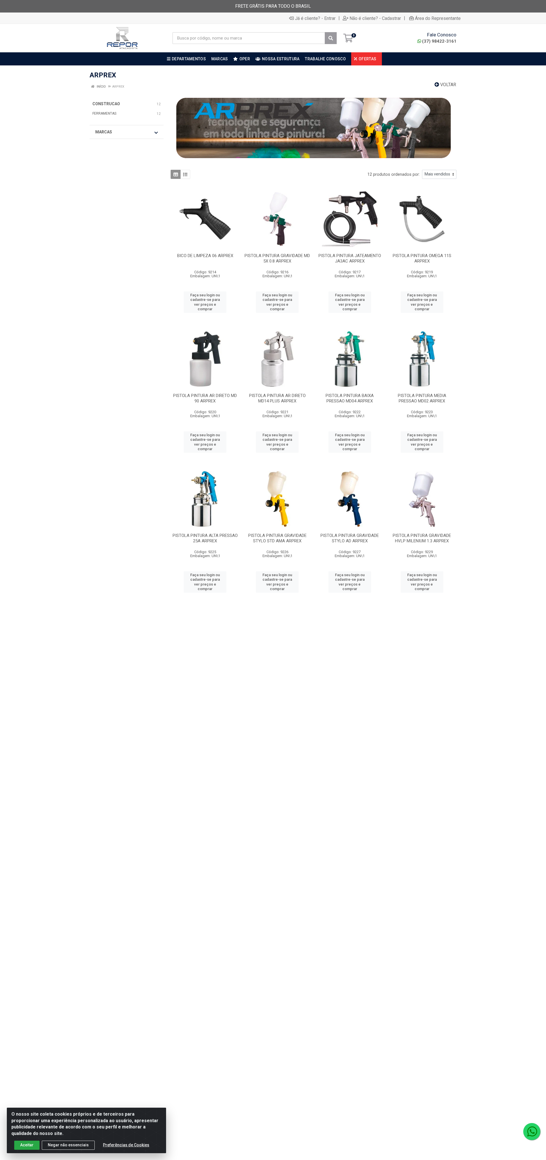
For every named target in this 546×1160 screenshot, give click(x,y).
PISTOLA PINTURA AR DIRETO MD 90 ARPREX (205, 398)
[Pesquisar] (331, 38)
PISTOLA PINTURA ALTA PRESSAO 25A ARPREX (205, 538)
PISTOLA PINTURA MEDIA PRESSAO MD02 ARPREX (422, 398)
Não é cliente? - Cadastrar (375, 18)
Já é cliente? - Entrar (315, 18)
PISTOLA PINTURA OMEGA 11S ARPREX (422, 258)
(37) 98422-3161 (439, 41)
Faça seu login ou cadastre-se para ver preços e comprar (205, 302)
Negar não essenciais (68, 1145)
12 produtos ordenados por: (393, 174)
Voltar (447, 84)
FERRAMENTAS (104, 113)
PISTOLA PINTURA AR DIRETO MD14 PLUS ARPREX (277, 398)
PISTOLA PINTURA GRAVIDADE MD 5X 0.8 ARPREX (277, 258)
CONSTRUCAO (106, 104)
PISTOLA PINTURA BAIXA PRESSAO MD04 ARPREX (350, 398)
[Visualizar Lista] (185, 174)
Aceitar (27, 1145)
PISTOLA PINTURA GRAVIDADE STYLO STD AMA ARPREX (277, 538)
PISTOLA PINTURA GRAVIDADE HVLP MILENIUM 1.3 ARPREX (422, 538)
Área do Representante (438, 18)
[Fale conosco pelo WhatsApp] (531, 1131)
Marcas (103, 132)
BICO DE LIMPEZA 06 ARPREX (205, 255)
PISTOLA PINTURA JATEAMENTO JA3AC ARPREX (349, 258)
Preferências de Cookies (126, 1145)
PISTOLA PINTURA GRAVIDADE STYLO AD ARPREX (349, 538)
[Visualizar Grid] (176, 174)
